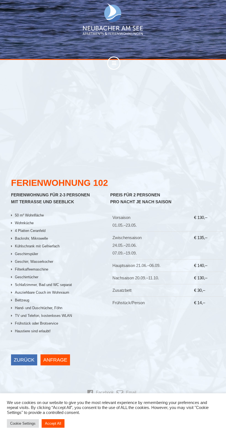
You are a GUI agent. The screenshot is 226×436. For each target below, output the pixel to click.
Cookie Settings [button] (23, 423)
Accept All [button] (53, 423)
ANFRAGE (55, 360)
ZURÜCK (24, 360)
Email (131, 392)
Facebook (105, 392)
